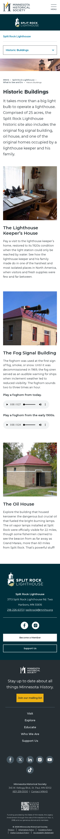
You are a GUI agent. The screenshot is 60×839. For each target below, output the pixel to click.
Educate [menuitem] (30, 727)
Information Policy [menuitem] (26, 830)
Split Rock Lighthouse (17, 36)
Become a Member (30, 637)
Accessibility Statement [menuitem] (43, 833)
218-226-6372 (15, 609)
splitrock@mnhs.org (39, 609)
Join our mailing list (30, 697)
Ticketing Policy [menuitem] (45, 830)
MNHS (6, 80)
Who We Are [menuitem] (30, 734)
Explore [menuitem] (30, 720)
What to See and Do (13, 82)
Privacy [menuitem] (11, 830)
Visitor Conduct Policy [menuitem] (19, 833)
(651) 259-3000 (20, 791)
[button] (53, 7)
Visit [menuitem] (30, 713)
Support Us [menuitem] (30, 741)
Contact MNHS (39, 791)
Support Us (30, 648)
